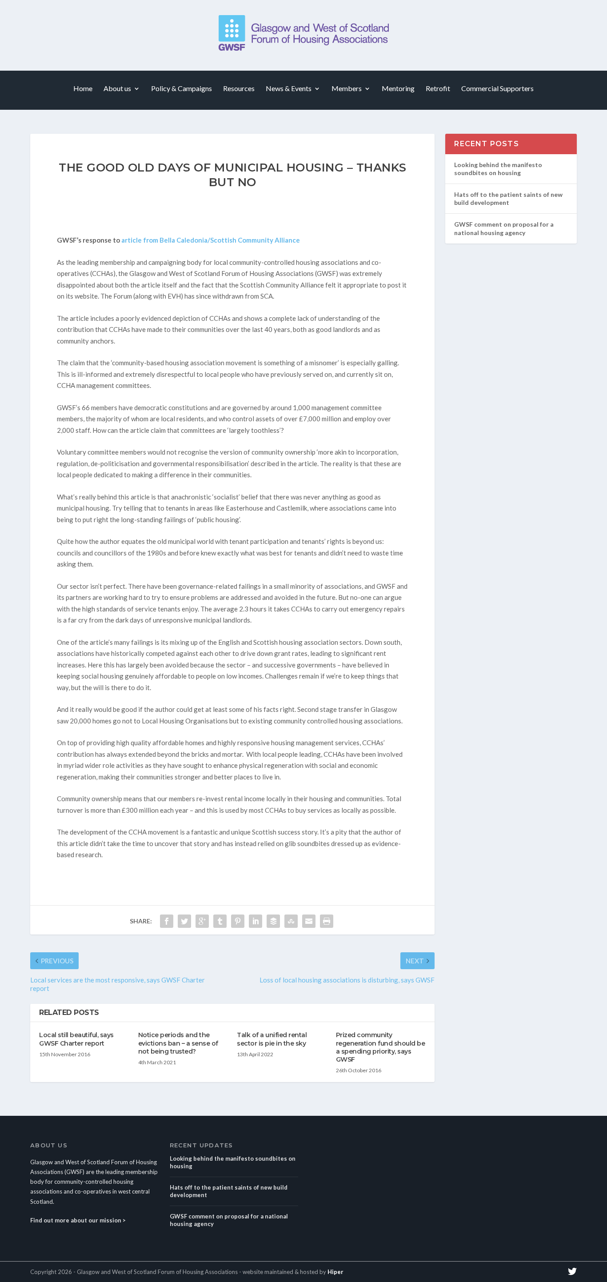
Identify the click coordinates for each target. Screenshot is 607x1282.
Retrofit (438, 88)
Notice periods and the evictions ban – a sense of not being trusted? (178, 1043)
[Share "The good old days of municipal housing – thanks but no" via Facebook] (167, 921)
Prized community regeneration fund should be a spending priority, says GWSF (380, 1047)
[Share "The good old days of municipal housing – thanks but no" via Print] (326, 921)
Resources (239, 88)
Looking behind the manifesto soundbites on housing (498, 168)
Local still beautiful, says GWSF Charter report (76, 1039)
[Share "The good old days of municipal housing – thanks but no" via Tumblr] (220, 921)
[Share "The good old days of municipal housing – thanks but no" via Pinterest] (238, 921)
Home (82, 88)
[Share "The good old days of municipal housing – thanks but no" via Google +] (202, 921)
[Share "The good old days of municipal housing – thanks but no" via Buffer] (273, 921)
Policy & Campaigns (181, 88)
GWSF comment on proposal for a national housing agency (504, 228)
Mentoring (398, 88)
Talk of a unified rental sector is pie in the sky (272, 1039)
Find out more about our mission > (78, 1220)
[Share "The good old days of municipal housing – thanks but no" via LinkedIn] (255, 921)
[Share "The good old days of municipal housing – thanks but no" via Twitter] (184, 921)
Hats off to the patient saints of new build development (508, 198)
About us (117, 88)
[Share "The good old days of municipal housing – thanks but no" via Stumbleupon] (291, 921)
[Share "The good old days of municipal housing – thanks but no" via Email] (309, 921)
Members (346, 88)
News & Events (288, 88)
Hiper (335, 1271)
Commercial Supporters (497, 88)
